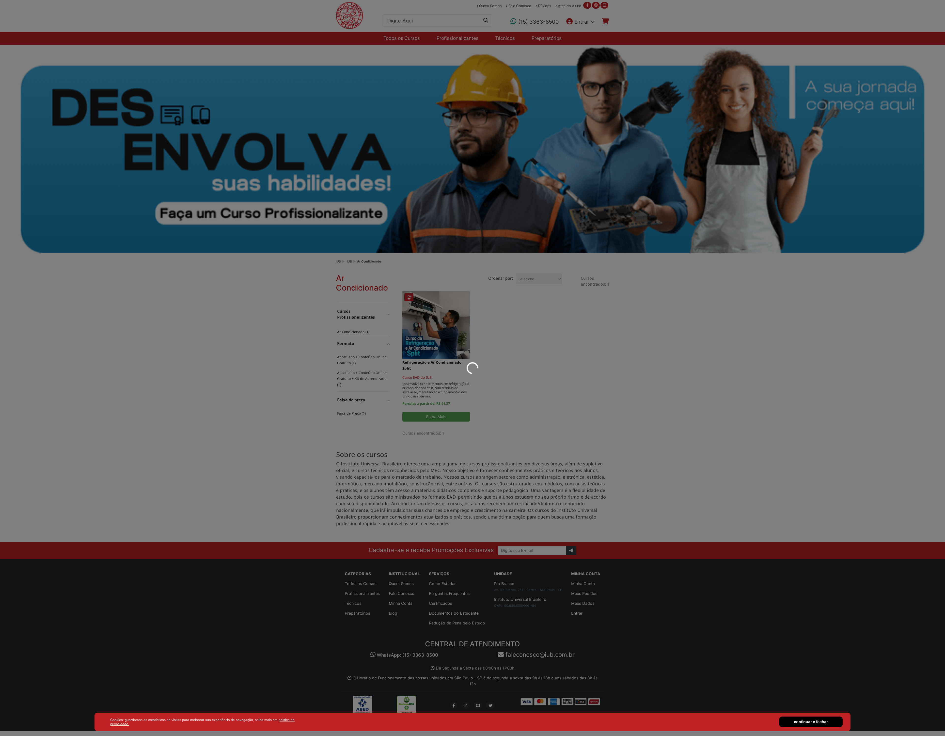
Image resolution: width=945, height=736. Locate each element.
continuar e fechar (811, 722)
